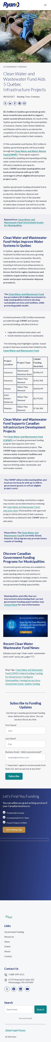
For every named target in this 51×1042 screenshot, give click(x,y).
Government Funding (15, 67)
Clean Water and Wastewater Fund (21, 534)
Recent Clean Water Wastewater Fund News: (21, 646)
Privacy (22, 1030)
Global (8, 1030)
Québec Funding (32, 683)
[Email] (24, 103)
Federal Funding (27, 673)
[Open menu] (45, 5)
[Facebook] (15, 103)
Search (40, 1009)
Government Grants (14, 683)
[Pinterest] (20, 103)
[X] (5, 103)
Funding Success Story (29, 680)
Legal (15, 1030)
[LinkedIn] (10, 103)
